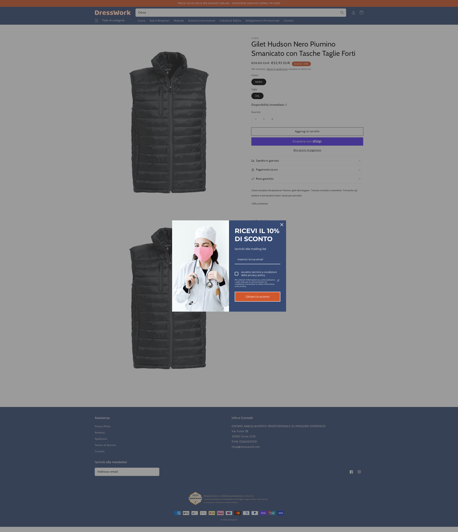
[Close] (281, 224)
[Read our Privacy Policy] (278, 280)
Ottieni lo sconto (257, 296)
